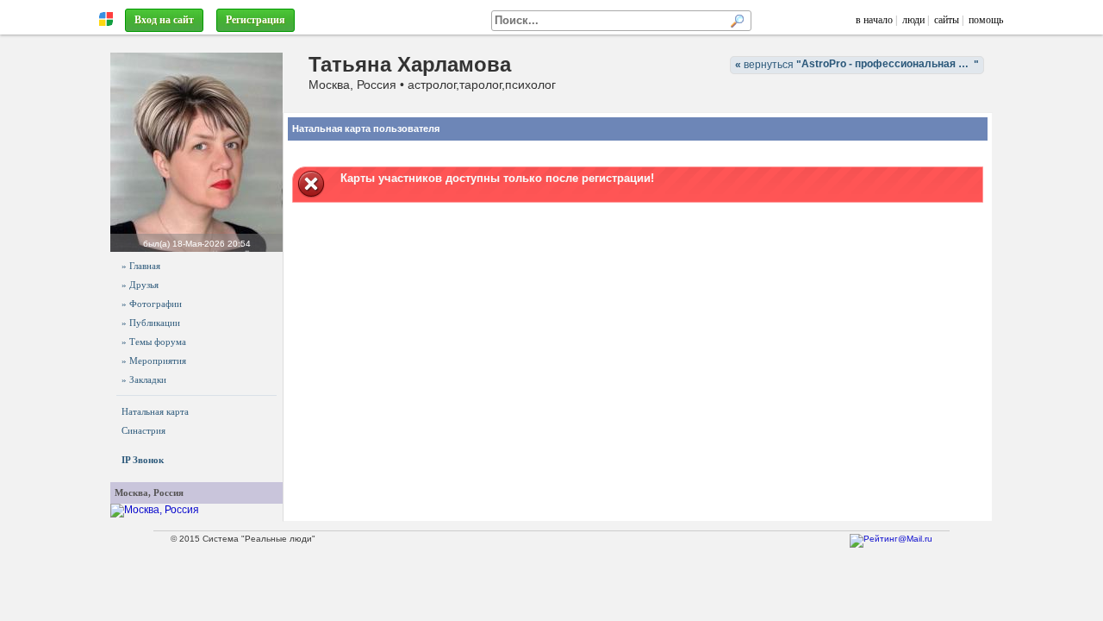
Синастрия (143, 430)
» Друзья (140, 284)
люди (913, 20)
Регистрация (255, 20)
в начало (874, 20)
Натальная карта (155, 411)
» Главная (141, 265)
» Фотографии (152, 303)
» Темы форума (154, 341)
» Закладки (144, 379)
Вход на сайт (164, 20)
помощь (986, 20)
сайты (946, 20)
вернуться (859, 64)
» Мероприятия (154, 360)
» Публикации (151, 322)
